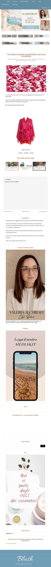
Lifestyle (15, 1)
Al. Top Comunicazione (11, 543)
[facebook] (41, 7)
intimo (34, 59)
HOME (3, 1)
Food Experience (5, 4)
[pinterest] (46, 7)
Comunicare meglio (24, 1)
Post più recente (8, 211)
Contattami (14, 4)
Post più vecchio (42, 211)
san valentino (25, 60)
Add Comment (28, 59)
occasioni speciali (41, 59)
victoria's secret (32, 60)
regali (17, 60)
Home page (26, 211)
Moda (8, 1)
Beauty (33, 1)
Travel (39, 1)
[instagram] (44, 7)
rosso (20, 60)
